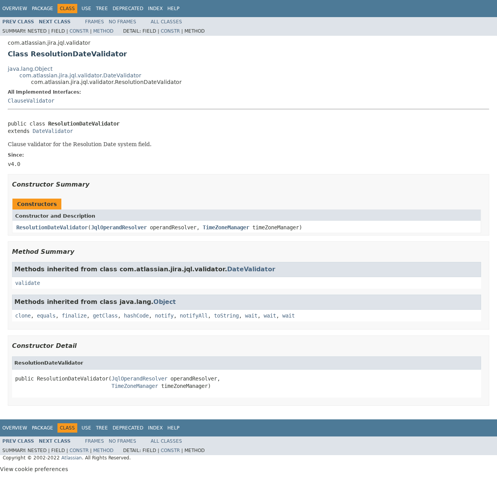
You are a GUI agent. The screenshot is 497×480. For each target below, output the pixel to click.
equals (46, 315)
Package (42, 8)
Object (164, 301)
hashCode (136, 315)
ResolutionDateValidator (52, 227)
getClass (105, 315)
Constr (79, 31)
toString (226, 315)
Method (103, 31)
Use (86, 8)
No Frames (122, 21)
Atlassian (71, 458)
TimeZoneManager (226, 227)
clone (23, 315)
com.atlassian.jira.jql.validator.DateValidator (80, 75)
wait (251, 315)
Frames (94, 21)
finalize (74, 315)
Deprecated (128, 8)
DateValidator (53, 131)
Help (173, 8)
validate (27, 283)
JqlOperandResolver (119, 227)
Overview (14, 8)
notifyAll (194, 315)
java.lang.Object (30, 69)
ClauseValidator (31, 101)
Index (155, 8)
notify (164, 315)
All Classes (166, 21)
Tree (102, 8)
